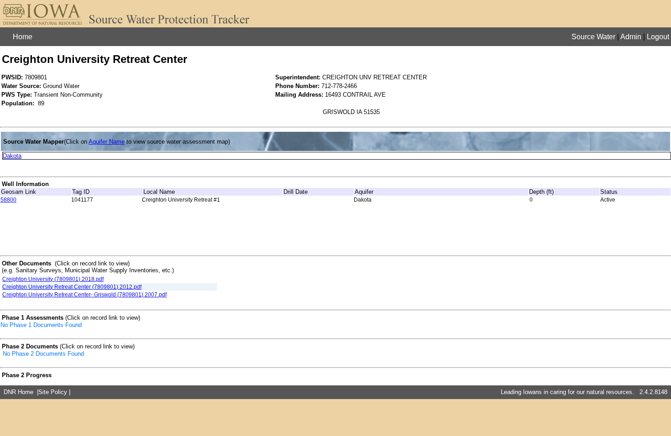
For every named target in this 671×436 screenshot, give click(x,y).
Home (22, 37)
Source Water (593, 37)
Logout (658, 37)
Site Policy (52, 392)
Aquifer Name (107, 141)
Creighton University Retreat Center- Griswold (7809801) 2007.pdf (84, 294)
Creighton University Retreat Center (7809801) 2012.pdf (72, 287)
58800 (8, 200)
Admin (630, 37)
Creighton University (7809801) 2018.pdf (53, 279)
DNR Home (18, 392)
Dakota (12, 155)
